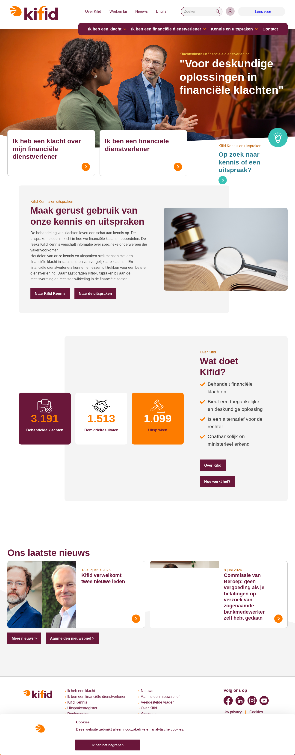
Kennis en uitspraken (228, 29)
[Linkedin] (240, 700)
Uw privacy (233, 711)
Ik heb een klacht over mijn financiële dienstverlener (49, 145)
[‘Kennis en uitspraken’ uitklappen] (250, 29)
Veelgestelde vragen (161, 702)
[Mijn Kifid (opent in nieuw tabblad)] (232, 11)
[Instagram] (252, 700)
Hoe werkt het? (245, 454)
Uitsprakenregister (83, 708)
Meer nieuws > (23, 609)
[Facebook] (228, 700)
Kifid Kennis (77, 702)
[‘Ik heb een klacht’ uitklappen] (132, 29)
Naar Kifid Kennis (48, 293)
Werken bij (120, 11)
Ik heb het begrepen (108, 745)
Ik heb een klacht (114, 29)
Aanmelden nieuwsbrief (164, 696)
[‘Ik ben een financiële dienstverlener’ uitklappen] (204, 29)
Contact (264, 29)
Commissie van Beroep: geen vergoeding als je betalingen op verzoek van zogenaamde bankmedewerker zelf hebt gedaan (248, 567)
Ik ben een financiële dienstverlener (169, 29)
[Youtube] (264, 700)
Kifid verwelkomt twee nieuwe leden (106, 552)
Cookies (257, 711)
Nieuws (144, 11)
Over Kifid (94, 11)
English (165, 11)
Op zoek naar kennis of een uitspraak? (249, 158)
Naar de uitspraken (90, 293)
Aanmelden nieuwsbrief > (68, 609)
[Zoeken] (220, 11)
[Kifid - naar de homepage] (33, 13)
